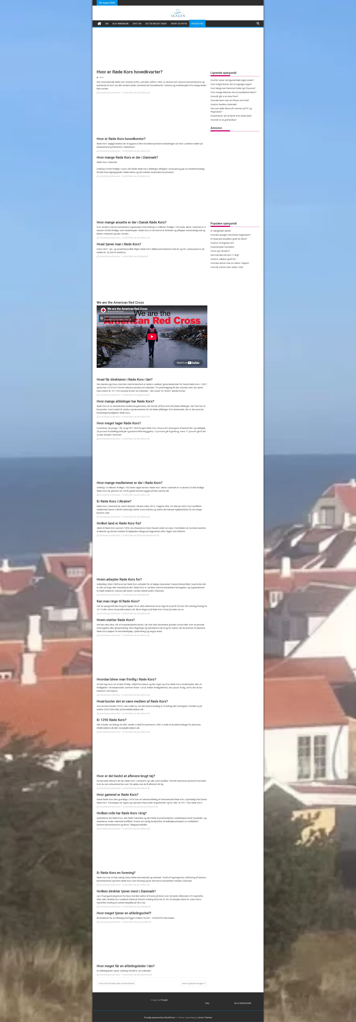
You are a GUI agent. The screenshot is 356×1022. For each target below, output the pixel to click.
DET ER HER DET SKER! (156, 23)
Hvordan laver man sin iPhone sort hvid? (230, 100)
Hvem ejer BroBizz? (220, 250)
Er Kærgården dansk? (221, 230)
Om (106, 23)
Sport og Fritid (179, 23)
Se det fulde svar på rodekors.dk (136, 92)
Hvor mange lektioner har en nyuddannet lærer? (233, 92)
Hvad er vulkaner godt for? (223, 259)
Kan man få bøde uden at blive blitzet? (117, 983)
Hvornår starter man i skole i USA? (227, 267)
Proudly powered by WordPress (159, 1017)
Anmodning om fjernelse (109, 92)
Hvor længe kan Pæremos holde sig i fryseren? (233, 88)
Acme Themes (205, 1017)
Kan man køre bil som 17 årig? (225, 255)
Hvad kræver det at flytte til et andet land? (231, 115)
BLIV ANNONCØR (242, 1003)
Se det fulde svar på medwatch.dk (136, 906)
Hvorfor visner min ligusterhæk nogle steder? (232, 80)
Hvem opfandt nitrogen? (193, 983)
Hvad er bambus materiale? (224, 104)
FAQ (207, 1003)
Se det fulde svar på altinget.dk (135, 256)
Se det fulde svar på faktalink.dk (135, 594)
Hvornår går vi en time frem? (224, 96)
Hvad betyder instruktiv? (222, 246)
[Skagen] (99, 23)
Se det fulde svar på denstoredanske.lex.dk (140, 535)
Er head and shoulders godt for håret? (229, 238)
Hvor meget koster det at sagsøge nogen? (231, 84)
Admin (101, 77)
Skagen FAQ (197, 23)
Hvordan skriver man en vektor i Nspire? (230, 263)
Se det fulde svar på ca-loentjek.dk (136, 922)
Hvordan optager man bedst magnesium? (231, 234)
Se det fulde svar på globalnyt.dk (135, 395)
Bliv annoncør (120, 23)
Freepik (164, 999)
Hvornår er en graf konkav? (224, 119)
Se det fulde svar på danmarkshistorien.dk (140, 806)
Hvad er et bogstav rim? (222, 242)
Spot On (137, 23)
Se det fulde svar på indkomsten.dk (137, 974)
